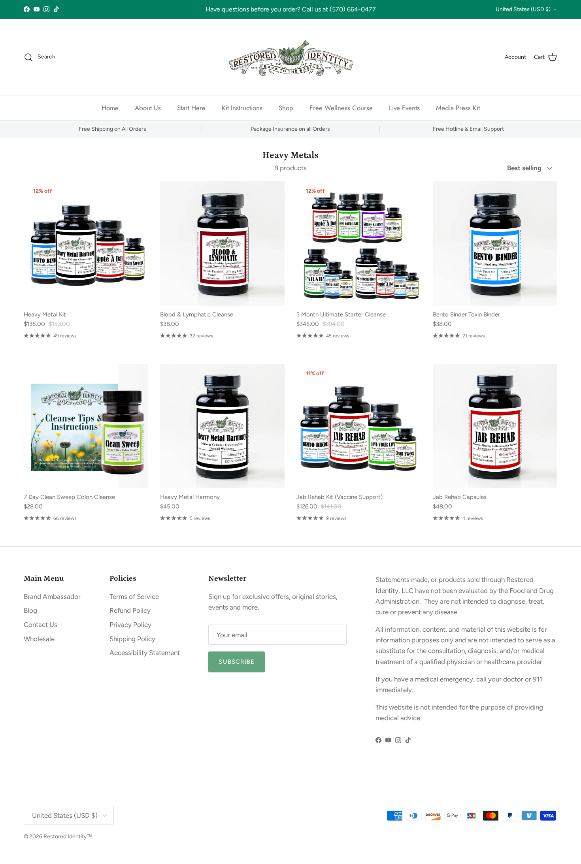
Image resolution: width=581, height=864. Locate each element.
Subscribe (291, 477)
